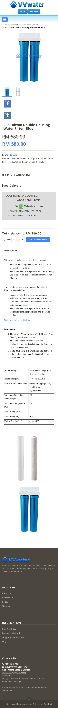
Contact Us (7, 597)
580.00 (36, 233)
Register (34, 11)
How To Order (9, 629)
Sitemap (6, 606)
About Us (6, 593)
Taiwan (13, 155)
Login (22, 11)
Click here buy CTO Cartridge (17, 320)
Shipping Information (13, 637)
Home (4, 24)
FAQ (4, 641)
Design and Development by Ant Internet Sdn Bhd (29, 704)
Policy (5, 602)
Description (11, 251)
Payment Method (11, 633)
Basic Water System (28, 24)
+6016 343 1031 (12, 664)
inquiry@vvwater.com (16, 666)
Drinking (13, 24)
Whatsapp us (34, 206)
